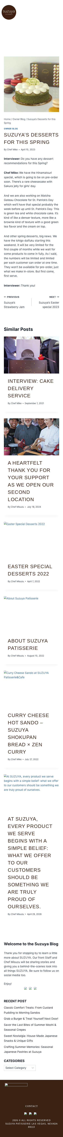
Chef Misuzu (17, 507)
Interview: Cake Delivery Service (31, 388)
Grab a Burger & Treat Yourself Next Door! (31, 1018)
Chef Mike (12, 149)
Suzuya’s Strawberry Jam (14, 302)
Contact (31, 1106)
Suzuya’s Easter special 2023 (49, 302)
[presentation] (31, 355)
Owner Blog (11, 128)
